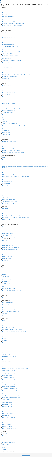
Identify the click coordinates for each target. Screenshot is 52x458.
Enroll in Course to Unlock (26, 455)
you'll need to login (29, 454)
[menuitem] (0, 1)
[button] (0, 0)
